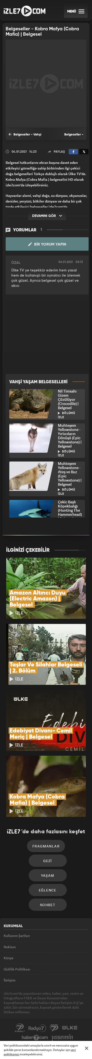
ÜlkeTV (69, 1028)
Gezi (47, 860)
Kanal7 (20, 1028)
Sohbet (47, 904)
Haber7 (35, 1037)
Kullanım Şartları (17, 935)
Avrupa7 (54, 1028)
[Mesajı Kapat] (86, 1048)
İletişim (9, 980)
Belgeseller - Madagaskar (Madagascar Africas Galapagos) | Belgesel (67, 136)
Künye (8, 958)
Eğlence (47, 890)
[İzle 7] (24, 11)
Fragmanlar (46, 846)
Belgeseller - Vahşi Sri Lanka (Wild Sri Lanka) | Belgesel (25, 136)
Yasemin (62, 1037)
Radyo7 (37, 1028)
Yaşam (47, 875)
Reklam (10, 947)
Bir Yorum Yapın (49, 245)
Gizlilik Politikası (17, 969)
